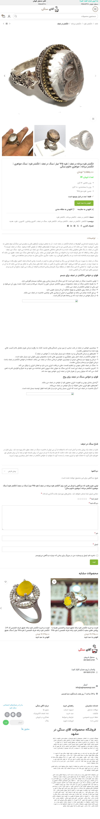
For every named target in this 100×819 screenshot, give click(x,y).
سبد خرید (69, 713)
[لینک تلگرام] (68, 226)
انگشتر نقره (88, 23)
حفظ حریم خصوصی (90, 717)
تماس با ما (94, 720)
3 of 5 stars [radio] (82, 499)
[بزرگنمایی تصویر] (93, 119)
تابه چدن (78, 761)
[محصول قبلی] (9, 23)
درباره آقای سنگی (42, 705)
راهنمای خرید (68, 705)
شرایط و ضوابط (67, 717)
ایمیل (95, 544)
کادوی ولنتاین (31, 221)
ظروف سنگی (62, 786)
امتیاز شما (94, 499)
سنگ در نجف (42, 221)
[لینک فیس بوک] (81, 226)
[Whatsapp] (18, 714)
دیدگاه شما (93, 503)
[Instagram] (7, 714)
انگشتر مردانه (76, 23)
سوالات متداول (92, 709)
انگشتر (84, 221)
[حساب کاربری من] (9, 16)
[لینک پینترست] (74, 226)
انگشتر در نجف (62, 23)
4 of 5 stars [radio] (80, 499)
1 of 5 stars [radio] (86, 499)
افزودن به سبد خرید (84, 203)
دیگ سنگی (69, 755)
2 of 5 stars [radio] (84, 499)
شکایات (95, 713)
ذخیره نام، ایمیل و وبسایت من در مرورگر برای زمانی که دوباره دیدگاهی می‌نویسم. (65, 555)
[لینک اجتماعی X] (78, 226)
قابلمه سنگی (95, 798)
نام (96, 533)
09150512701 (85, 4)
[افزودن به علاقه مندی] (54, 581)
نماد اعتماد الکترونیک (41, 713)
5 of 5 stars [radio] (78, 499)
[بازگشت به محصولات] (6, 23)
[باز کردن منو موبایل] (95, 9)
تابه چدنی (56, 761)
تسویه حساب (68, 709)
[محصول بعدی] (3, 23)
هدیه (11, 221)
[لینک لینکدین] (71, 226)
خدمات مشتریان (91, 705)
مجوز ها (46, 709)
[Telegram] (13, 714)
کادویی (21, 221)
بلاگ (47, 720)
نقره (16, 221)
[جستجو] (15, 16)
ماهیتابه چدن (70, 761)
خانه (96, 23)
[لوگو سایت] (50, 9)
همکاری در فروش (42, 717)
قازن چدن (63, 761)
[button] (95, 75)
